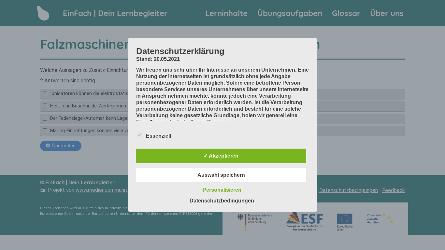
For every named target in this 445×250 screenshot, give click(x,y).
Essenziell (158, 136)
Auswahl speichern (221, 175)
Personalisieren (222, 190)
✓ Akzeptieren (221, 156)
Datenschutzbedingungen (222, 200)
